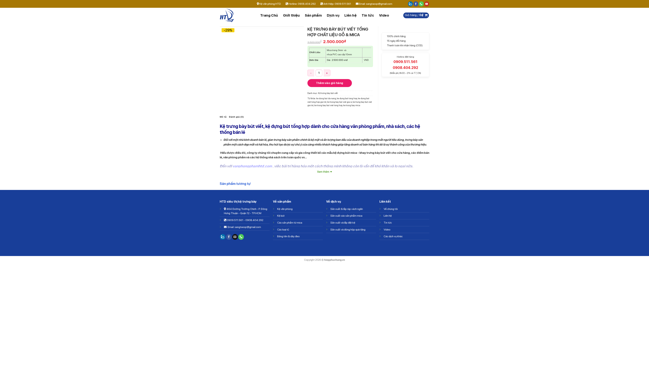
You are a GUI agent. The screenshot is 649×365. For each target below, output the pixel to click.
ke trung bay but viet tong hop (328, 105)
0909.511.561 (235, 220)
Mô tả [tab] (223, 116)
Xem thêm (323, 171)
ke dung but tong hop (347, 98)
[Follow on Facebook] (415, 3)
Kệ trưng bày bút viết (328, 93)
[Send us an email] (235, 237)
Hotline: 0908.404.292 (302, 3)
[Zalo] (410, 3)
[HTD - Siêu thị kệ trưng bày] (237, 15)
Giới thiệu (291, 15)
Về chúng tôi (391, 209)
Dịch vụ (333, 15)
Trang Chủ (269, 15)
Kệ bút (281, 215)
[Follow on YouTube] (426, 3)
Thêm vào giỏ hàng (329, 83)
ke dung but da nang (326, 98)
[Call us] (421, 3)
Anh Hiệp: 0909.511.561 (337, 3)
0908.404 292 (254, 220)
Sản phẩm (313, 15)
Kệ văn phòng (285, 209)
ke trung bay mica (351, 105)
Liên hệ (350, 15)
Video (384, 15)
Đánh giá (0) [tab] (236, 116)
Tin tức (368, 15)
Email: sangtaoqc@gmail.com (375, 3)
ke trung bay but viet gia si (339, 102)
